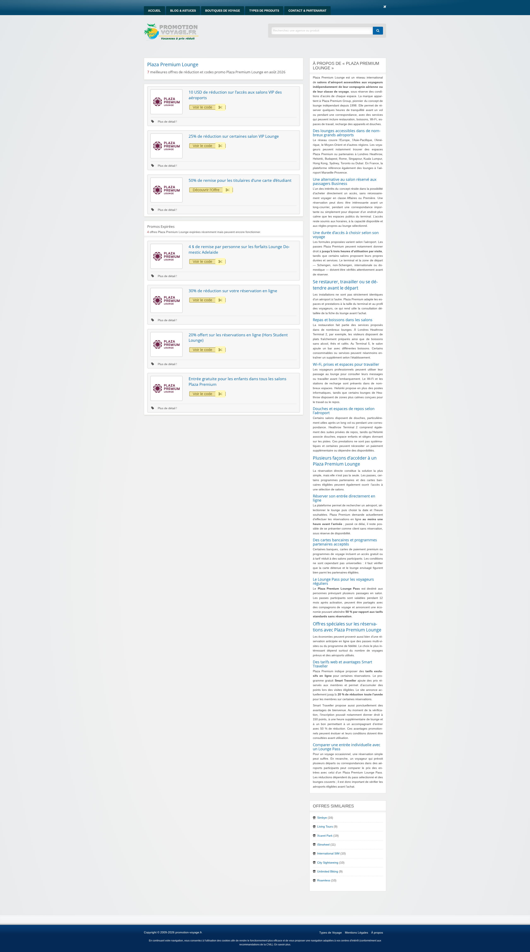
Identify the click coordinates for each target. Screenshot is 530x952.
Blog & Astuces (183, 10)
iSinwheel (323, 844)
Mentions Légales (356, 932)
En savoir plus (282, 944)
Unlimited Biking (327, 871)
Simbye (322, 817)
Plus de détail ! (167, 121)
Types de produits (264, 10)
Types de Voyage (330, 932)
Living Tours (325, 826)
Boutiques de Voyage (222, 10)
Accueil (154, 10)
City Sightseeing (327, 862)
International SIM (328, 853)
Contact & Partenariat (307, 10)
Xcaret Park (324, 835)
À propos (377, 932)
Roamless (323, 880)
